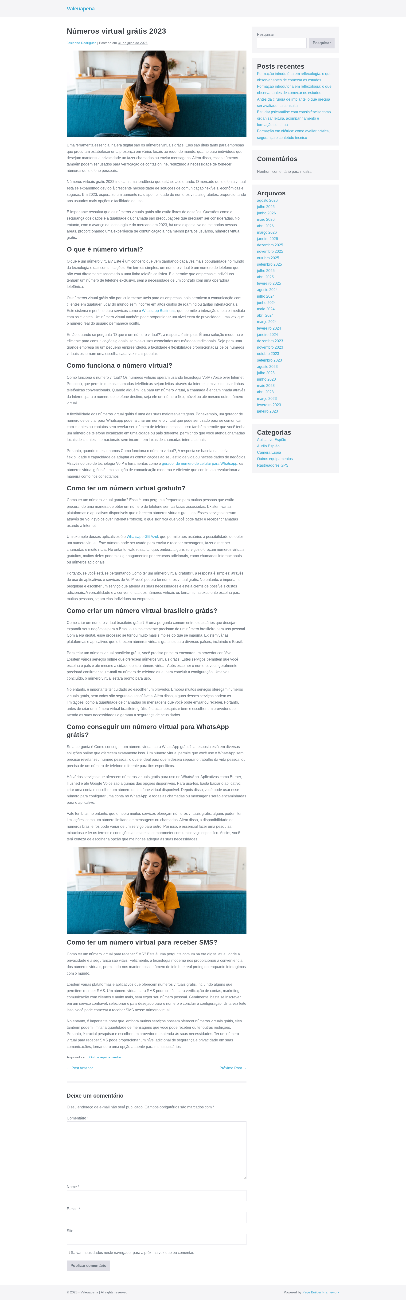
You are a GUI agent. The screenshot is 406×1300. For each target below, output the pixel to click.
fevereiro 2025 (269, 283)
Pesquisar (265, 34)
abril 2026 (265, 226)
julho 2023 (266, 373)
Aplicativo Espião (271, 440)
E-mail (73, 1209)
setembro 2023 (269, 360)
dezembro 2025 (270, 245)
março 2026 (267, 232)
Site (70, 1231)
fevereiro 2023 (269, 405)
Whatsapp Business (158, 311)
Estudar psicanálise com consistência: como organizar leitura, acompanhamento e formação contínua (294, 118)
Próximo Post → (232, 1068)
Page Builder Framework (320, 1292)
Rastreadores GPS (273, 465)
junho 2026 (266, 213)
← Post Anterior (80, 1068)
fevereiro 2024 (269, 328)
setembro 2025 (269, 264)
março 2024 (267, 322)
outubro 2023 (268, 354)
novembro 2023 (270, 347)
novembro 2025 (270, 251)
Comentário (78, 1118)
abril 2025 (265, 277)
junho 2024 (266, 303)
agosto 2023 (267, 367)
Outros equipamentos (105, 1057)
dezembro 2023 (270, 341)
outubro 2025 (268, 258)
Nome (73, 1187)
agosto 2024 (267, 290)
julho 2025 (266, 271)
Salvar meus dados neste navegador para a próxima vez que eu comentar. (132, 1253)
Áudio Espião (268, 446)
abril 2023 (265, 392)
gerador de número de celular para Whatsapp (199, 463)
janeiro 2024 (267, 335)
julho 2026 (266, 207)
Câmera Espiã (269, 452)
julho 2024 (266, 296)
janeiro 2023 (267, 411)
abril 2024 (265, 315)
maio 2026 (266, 219)
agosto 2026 (267, 200)
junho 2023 (266, 379)
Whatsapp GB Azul (142, 537)
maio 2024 (266, 309)
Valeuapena (81, 9)
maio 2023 (266, 386)
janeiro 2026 (267, 239)
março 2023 (267, 399)
